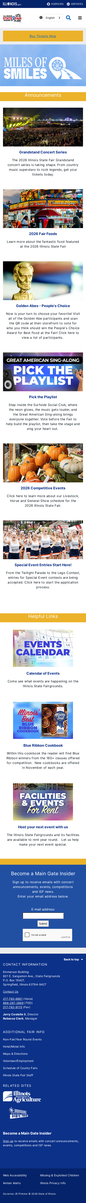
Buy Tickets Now (43, 36)
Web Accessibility (15, 1175)
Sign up (8, 1141)
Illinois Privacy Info (53, 1183)
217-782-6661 (13, 998)
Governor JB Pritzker (15, 1193)
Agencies (57, 3)
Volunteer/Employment (18, 1061)
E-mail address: (43, 909)
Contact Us (10, 991)
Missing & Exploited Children (59, 1175)
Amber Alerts (12, 1183)
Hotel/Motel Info (14, 1046)
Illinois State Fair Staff (18, 1075)
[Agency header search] (68, 17)
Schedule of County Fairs (20, 1068)
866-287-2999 (13, 1003)
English (50, 17)
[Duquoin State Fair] (18, 1117)
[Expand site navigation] (80, 18)
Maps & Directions (15, 1053)
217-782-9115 (12, 1007)
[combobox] (53, 18)
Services (77, 3)
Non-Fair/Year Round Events (22, 1039)
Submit (43, 923)
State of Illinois (47, 1193)
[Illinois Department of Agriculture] (22, 1101)
